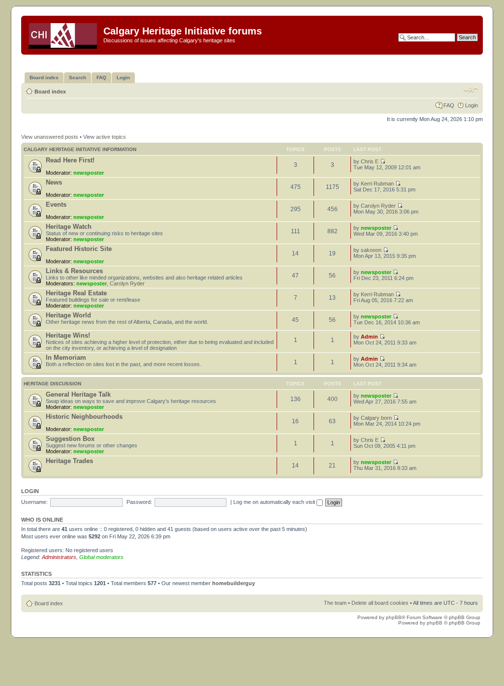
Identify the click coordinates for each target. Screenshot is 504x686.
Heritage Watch (69, 226)
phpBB (394, 617)
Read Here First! (70, 160)
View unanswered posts (49, 137)
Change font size (471, 89)
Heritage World (68, 315)
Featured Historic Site (79, 248)
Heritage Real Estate (76, 293)
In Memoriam (66, 357)
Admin (369, 337)
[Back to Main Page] (63, 34)
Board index (50, 91)
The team (335, 603)
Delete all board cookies (380, 603)
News (54, 182)
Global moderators (101, 557)
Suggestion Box (70, 438)
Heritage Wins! (68, 335)
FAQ (448, 105)
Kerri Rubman (377, 184)
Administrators (59, 557)
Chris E (369, 161)
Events (56, 204)
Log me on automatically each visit (274, 502)
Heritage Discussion (52, 383)
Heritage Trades (69, 461)
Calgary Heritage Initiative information (80, 149)
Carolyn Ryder (378, 206)
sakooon (371, 250)
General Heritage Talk (78, 394)
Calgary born (376, 418)
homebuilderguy (233, 583)
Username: (34, 502)
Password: (139, 502)
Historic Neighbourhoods (84, 416)
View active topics (104, 137)
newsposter (88, 173)
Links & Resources (74, 271)
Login (471, 105)
